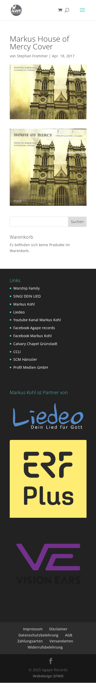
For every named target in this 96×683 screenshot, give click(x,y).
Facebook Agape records (34, 327)
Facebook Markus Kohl (32, 335)
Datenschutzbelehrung (38, 635)
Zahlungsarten (30, 641)
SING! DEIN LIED (27, 296)
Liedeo (19, 312)
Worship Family (26, 288)
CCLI (17, 351)
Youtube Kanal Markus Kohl (37, 319)
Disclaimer (58, 628)
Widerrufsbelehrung (45, 647)
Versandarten (61, 641)
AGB (68, 635)
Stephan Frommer (32, 55)
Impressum (32, 628)
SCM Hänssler (25, 359)
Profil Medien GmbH (30, 367)
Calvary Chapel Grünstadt (35, 343)
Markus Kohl (24, 304)
